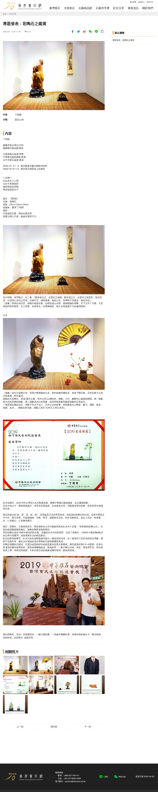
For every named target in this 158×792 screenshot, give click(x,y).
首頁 (4, 14)
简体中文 (150, 2)
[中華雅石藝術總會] (66, 665)
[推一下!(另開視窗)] (78, 31)
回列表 (53, 726)
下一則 (87, 726)
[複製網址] (102, 31)
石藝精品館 (85, 8)
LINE (106, 776)
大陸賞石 (69, 8)
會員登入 (141, 2)
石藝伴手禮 (102, 8)
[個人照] (92, 665)
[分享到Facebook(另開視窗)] (72, 31)
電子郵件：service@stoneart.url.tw (70, 781)
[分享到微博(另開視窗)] (84, 31)
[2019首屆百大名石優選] (15, 684)
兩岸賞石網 (22, 6)
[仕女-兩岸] (41, 665)
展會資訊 (133, 8)
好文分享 (118, 8)
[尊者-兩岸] (15, 665)
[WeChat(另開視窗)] (90, 31)
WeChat (122, 776)
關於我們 (147, 8)
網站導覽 (133, 2)
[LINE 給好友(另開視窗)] (96, 31)
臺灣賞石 (54, 8)
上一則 (20, 726)
